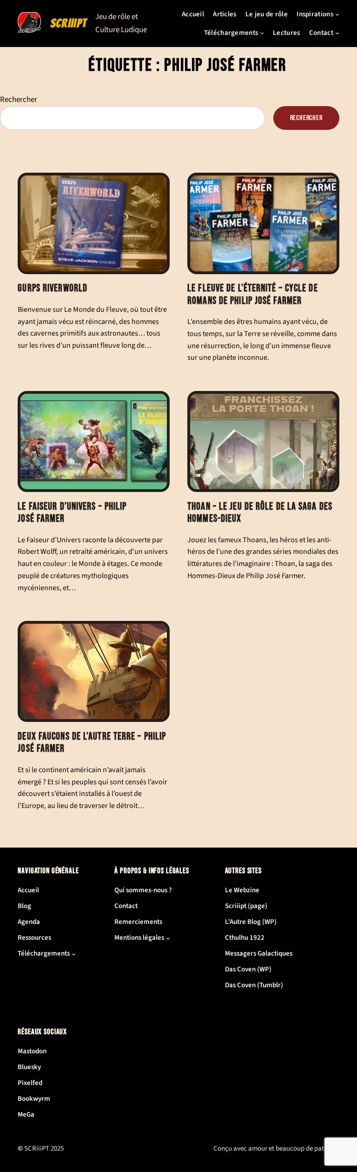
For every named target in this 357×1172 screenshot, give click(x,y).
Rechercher (18, 99)
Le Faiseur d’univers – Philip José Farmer (72, 513)
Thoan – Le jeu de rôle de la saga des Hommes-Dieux (259, 513)
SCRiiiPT (68, 23)
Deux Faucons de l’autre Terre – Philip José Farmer (92, 743)
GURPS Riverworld (52, 289)
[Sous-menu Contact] (337, 33)
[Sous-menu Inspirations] (337, 14)
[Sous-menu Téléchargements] (262, 33)
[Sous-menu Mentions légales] (168, 938)
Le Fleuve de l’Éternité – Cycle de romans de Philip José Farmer (252, 295)
